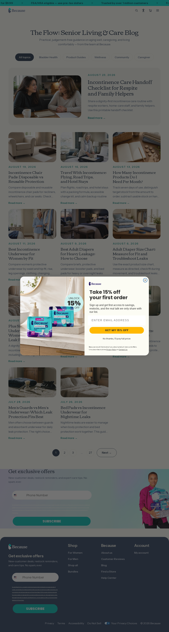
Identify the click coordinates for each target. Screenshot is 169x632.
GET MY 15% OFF (117, 330)
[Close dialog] (145, 280)
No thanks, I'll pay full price (117, 338)
